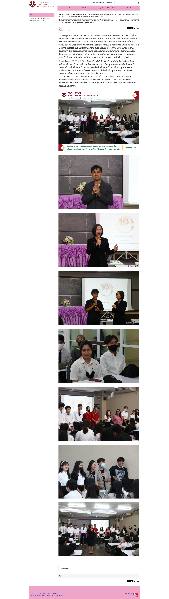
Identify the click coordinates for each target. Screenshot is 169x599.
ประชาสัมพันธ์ (124, 8)
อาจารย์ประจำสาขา (83, 8)
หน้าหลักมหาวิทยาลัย (98, 3)
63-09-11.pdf (65, 568)
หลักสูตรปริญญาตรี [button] (97, 8)
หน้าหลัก (60, 15)
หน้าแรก (64, 8)
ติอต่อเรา (132, 8)
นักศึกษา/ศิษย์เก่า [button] (112, 8)
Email (137, 28)
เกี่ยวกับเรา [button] (71, 8)
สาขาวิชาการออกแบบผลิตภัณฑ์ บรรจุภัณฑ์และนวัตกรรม (40, 20)
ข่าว (31, 15)
